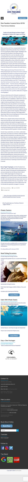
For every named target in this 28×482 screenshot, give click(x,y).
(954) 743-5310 (4, 386)
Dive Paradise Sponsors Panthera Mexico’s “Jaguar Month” (13, 203)
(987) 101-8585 (12, 412)
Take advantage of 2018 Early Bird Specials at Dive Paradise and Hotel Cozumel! (14, 196)
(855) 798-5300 (4, 389)
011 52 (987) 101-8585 (12, 410)
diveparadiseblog (6, 188)
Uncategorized (6, 190)
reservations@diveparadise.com (8, 384)
